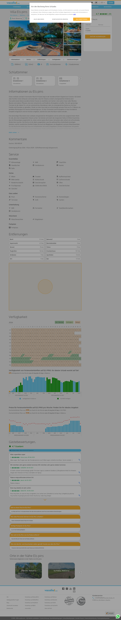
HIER (74, 14)
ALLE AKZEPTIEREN (81, 19)
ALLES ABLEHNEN (39, 19)
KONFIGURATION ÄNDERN (60, 19)
